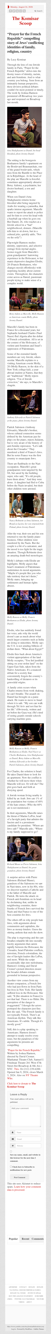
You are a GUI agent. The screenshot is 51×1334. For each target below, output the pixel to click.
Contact (23, 1287)
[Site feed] (24, 11)
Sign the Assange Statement (21, 1296)
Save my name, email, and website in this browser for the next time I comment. (25, 1157)
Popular (13, 1239)
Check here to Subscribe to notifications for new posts (22, 1168)
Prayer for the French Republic (24, 1050)
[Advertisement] (27, 1214)
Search (39, 11)
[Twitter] (14, 11)
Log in (13, 1329)
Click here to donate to (21, 1085)
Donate (32, 1287)
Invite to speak (34, 1293)
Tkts (16, 1069)
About (29, 1302)
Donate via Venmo (18, 1293)
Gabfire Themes (39, 1329)
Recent (25, 1239)
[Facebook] (10, 11)
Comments (38, 1239)
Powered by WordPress (24, 1329)
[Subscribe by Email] (20, 11)
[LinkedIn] (17, 11)
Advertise (13, 1287)
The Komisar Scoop (25, 20)
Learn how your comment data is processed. (24, 1188)
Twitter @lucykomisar (24, 1299)
